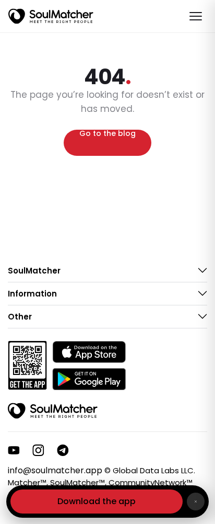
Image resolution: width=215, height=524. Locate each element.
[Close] (196, 501)
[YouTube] (14, 450)
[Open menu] (196, 16)
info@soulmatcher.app (55, 470)
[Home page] (50, 16)
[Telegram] (63, 450)
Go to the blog (107, 134)
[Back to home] (53, 411)
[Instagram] (38, 450)
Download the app (96, 501)
